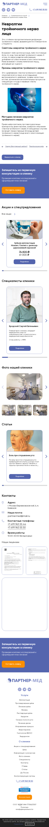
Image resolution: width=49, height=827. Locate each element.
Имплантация (24, 700)
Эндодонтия (24, 736)
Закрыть (30, 824)
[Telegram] (8, 10)
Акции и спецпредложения (24, 746)
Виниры (25, 710)
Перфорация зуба (36, 146)
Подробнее (24, 262)
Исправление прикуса (24, 726)
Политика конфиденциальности (24, 808)
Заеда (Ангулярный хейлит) (16, 146)
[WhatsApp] (3, 10)
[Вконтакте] (13, 10)
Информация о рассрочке (24, 753)
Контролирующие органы (24, 776)
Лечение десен (24, 723)
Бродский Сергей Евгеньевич (23, 326)
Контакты (24, 763)
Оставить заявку (13, 190)
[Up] (44, 815)
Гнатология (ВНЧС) (24, 733)
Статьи (24, 769)
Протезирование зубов (24, 703)
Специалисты (24, 760)
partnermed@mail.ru (19, 516)
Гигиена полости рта (24, 720)
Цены (24, 750)
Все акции (7, 214)
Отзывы (24, 766)
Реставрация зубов (24, 713)
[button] (3, 244)
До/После (24, 773)
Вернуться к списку (12, 157)
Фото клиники (24, 756)
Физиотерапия (24, 730)
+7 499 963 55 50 (40, 10)
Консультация (24, 797)
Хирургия (24, 716)
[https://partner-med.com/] (14, 4)
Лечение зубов (24, 707)
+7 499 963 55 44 (17, 524)
